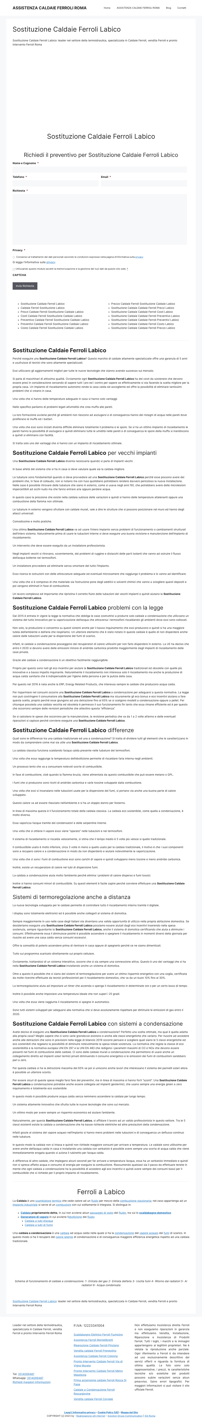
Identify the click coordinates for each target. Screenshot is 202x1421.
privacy (139, 257)
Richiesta (20, 190)
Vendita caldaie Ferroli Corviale (93, 1399)
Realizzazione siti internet (90, 1415)
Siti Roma (150, 1415)
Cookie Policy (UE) (108, 1412)
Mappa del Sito (129, 1412)
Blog (168, 7)
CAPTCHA (19, 275)
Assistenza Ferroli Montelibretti (93, 1340)
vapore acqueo (149, 1233)
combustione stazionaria (135, 1200)
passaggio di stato (101, 1212)
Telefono (20, 176)
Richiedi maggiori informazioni (31, 1382)
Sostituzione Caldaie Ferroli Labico (34, 1301)
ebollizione (75, 1216)
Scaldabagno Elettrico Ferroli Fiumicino (98, 1334)
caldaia (64, 1233)
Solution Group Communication (125, 1415)
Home (107, 7)
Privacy (19, 250)
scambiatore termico (48, 1200)
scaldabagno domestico (155, 1212)
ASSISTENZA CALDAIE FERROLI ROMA (50, 8)
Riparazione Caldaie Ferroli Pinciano (96, 1345)
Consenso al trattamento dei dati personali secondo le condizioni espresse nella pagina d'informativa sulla (79, 257)
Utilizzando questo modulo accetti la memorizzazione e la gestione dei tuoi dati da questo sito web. (72, 268)
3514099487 (26, 1374)
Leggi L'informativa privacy (80, 1412)
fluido (94, 1200)
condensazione (124, 1233)
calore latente (64, 1237)
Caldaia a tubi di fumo (39, 1225)
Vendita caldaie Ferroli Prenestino (95, 1350)
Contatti (181, 7)
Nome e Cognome (26, 163)
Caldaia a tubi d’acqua (39, 1220)
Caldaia (26, 1212)
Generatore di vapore (35, 1216)
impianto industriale (25, 1204)
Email (106, 176)
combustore (63, 1204)
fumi (166, 1233)
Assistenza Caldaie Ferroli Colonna (96, 1356)
